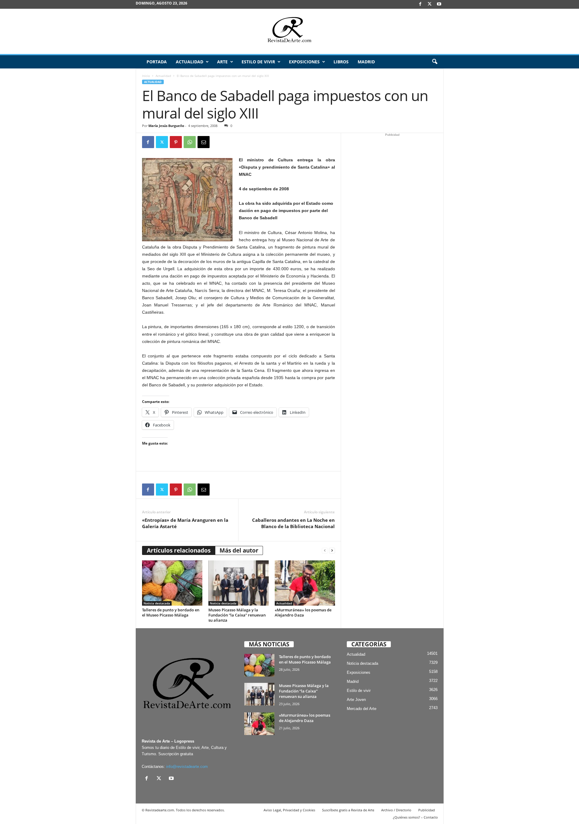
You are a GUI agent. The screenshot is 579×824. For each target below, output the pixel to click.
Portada (157, 62)
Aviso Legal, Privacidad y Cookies (289, 810)
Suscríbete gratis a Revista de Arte (348, 810)
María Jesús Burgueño (166, 125)
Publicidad (426, 810)
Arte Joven (356, 699)
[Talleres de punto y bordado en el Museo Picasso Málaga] (172, 583)
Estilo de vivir (258, 62)
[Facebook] (420, 4)
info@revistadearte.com (187, 766)
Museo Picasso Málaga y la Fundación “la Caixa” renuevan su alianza (237, 615)
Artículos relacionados (178, 550)
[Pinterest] (176, 142)
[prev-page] (325, 550)
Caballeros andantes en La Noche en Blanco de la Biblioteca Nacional (293, 523)
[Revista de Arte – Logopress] (289, 31)
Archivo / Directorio (396, 810)
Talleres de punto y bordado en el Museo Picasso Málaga (170, 612)
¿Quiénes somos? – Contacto (415, 817)
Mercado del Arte (361, 708)
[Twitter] (162, 142)
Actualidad (189, 62)
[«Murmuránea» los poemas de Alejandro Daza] (305, 583)
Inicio (146, 76)
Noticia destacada (157, 603)
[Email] (204, 142)
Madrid (366, 62)
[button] (434, 61)
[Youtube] (439, 4)
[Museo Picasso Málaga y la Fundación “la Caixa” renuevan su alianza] (238, 583)
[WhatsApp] (190, 142)
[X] (429, 4)
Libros (341, 62)
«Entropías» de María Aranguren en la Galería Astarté (185, 523)
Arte (222, 62)
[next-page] (332, 550)
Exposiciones (304, 62)
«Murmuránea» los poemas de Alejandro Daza (303, 612)
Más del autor (239, 550)
